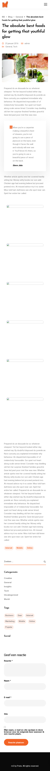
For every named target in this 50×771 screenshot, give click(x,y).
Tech (15, 46)
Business (9, 615)
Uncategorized (11, 595)
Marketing (10, 621)
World (7, 599)
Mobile (20, 548)
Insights (7, 586)
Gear (20, 615)
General (8, 46)
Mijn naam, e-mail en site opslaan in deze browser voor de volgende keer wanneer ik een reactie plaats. (24, 732)
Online (30, 548)
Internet (8, 548)
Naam (7, 681)
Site (6, 714)
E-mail (7, 697)
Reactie (8, 661)
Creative (8, 578)
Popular (8, 627)
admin (27, 43)
